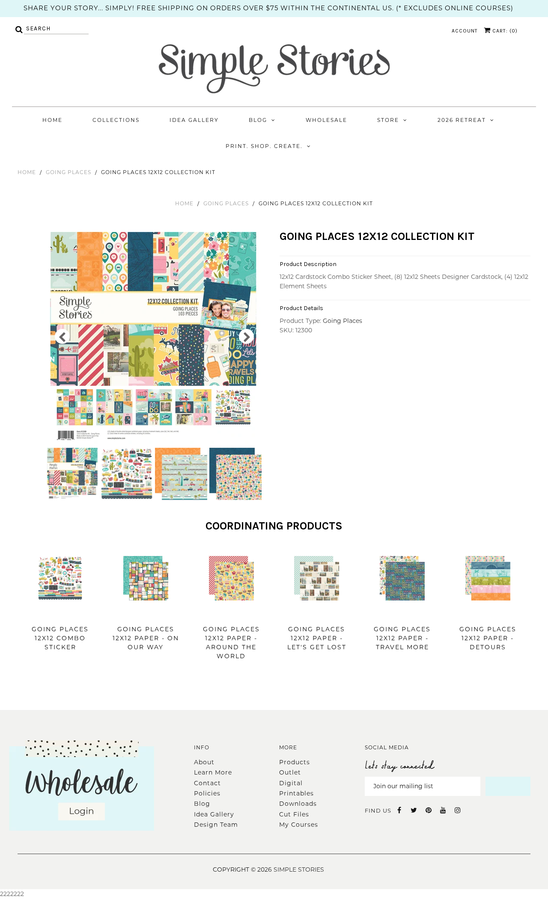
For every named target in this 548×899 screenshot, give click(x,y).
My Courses (298, 824)
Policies (207, 793)
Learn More (213, 772)
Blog (258, 120)
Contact (207, 783)
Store (388, 120)
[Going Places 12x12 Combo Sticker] (60, 613)
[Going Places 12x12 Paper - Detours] (487, 613)
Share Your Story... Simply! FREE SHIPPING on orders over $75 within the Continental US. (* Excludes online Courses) (268, 8)
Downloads (298, 803)
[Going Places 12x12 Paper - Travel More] (402, 613)
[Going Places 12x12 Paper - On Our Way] (145, 613)
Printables (296, 793)
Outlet (290, 772)
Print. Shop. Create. (264, 146)
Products (294, 762)
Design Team (216, 824)
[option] (154, 339)
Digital (291, 783)
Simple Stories (299, 869)
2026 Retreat (462, 120)
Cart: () (504, 31)
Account (465, 31)
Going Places (68, 172)
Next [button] (246, 336)
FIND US (378, 810)
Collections (116, 120)
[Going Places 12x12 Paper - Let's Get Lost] (316, 613)
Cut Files (294, 814)
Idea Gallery (194, 120)
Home (52, 120)
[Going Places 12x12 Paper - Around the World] (231, 613)
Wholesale (326, 120)
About (204, 762)
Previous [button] (62, 336)
